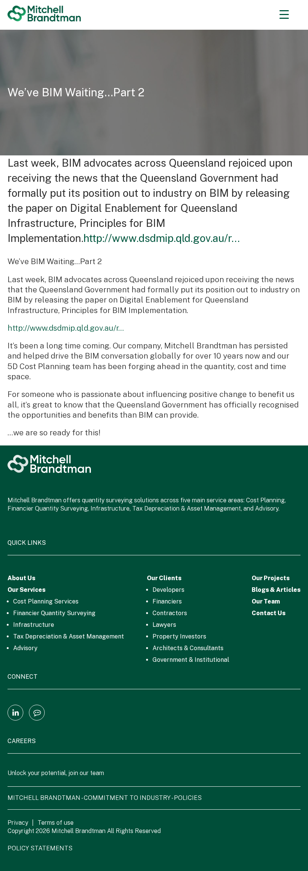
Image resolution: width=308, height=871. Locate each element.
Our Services (26, 589)
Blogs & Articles (276, 589)
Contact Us (268, 613)
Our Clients (164, 578)
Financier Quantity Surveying (54, 613)
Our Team (266, 601)
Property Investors (179, 636)
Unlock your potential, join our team (56, 773)
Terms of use (56, 822)
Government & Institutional (190, 659)
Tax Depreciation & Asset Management (68, 636)
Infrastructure (33, 624)
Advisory (25, 648)
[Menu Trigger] (284, 14)
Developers (168, 589)
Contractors (169, 613)
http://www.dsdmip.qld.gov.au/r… (161, 238)
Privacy (18, 822)
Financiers (167, 601)
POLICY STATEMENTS (40, 848)
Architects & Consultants (187, 648)
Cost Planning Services (46, 601)
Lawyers (164, 624)
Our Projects (271, 578)
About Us (21, 578)
